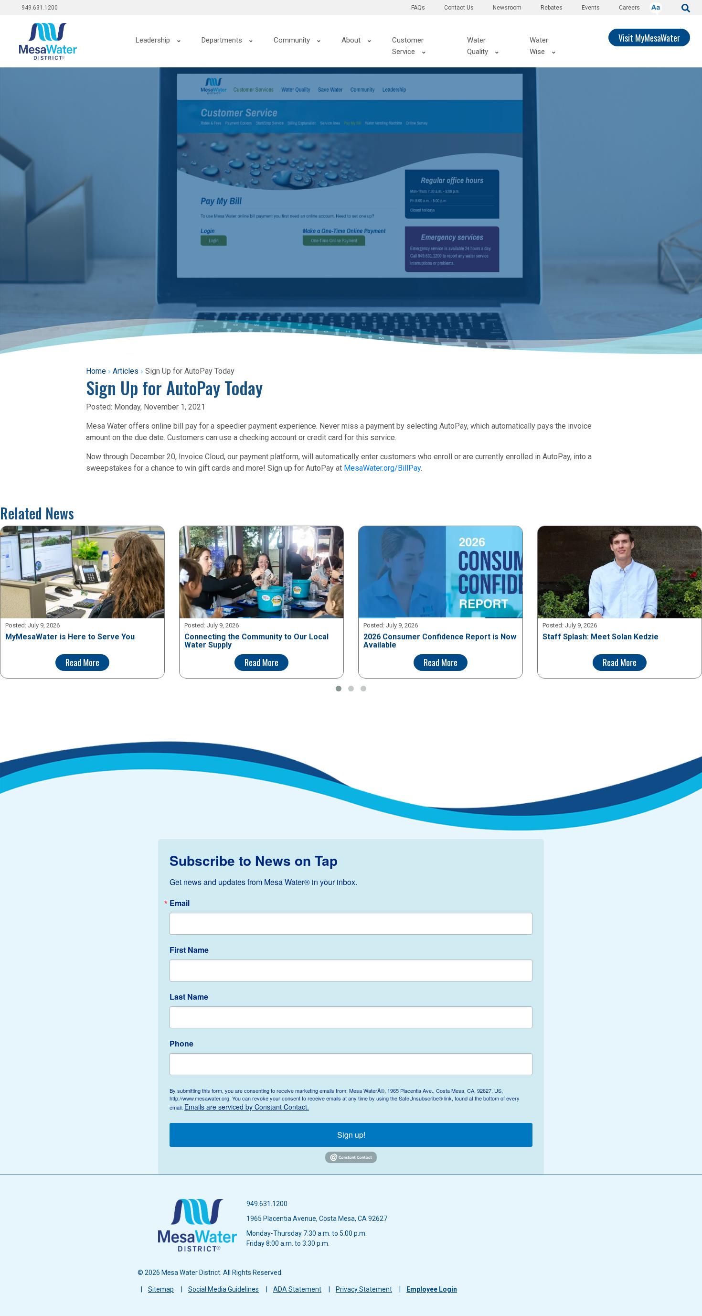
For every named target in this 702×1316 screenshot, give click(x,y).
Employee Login (431, 1289)
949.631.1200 (39, 7)
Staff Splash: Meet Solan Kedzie (600, 637)
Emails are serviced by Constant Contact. (246, 1106)
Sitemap (161, 1289)
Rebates (552, 7)
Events (591, 7)
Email (180, 903)
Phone (181, 1043)
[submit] (685, 7)
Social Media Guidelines (223, 1289)
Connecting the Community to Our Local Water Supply (256, 641)
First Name (189, 950)
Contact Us (459, 7)
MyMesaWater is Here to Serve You (70, 637)
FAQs (418, 7)
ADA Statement (297, 1289)
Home (96, 371)
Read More (82, 662)
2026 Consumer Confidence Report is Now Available (439, 641)
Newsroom (507, 7)
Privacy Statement (364, 1289)
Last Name (189, 997)
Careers (629, 7)
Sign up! (351, 1134)
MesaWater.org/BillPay (382, 468)
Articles (125, 371)
